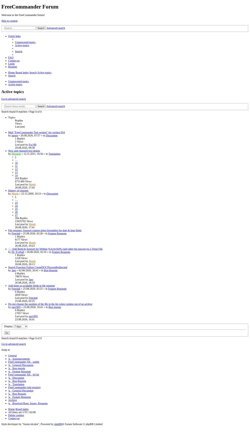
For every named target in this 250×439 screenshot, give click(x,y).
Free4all (16, 233)
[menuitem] (25, 42)
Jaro (14, 270)
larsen (15, 135)
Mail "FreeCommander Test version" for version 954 (36, 132)
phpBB (58, 424)
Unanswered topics (18, 81)
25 (16, 209)
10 (16, 163)
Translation (54, 153)
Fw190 (32, 144)
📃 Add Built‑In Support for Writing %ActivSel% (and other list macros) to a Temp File (55, 248)
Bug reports (54, 307)
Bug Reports (50, 270)
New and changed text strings (24, 150)
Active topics (15, 84)
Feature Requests (57, 233)
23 (16, 202)
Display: (9, 326)
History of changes (18, 190)
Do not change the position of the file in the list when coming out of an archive (50, 304)
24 (16, 205)
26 (16, 212)
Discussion (51, 135)
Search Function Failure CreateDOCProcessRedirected (37, 267)
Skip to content (9, 20)
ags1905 (16, 307)
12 (16, 169)
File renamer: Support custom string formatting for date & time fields (44, 230)
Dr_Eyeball (18, 252)
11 (16, 166)
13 (16, 172)
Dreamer (16, 153)
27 (16, 215)
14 (16, 175)
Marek (32, 184)
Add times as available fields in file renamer (31, 285)
